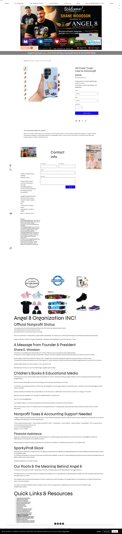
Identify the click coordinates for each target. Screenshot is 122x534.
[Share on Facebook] (76, 121)
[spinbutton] (78, 107)
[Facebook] (55, 524)
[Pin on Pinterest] (79, 121)
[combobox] (86, 93)
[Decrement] (76, 107)
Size (76, 97)
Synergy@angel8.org (27, 227)
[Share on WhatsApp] (82, 121)
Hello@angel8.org (26, 232)
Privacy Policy (65, 531)
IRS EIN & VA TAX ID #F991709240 (83, 53)
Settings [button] (99, 531)
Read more (78, 87)
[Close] (120, 531)
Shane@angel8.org (26, 187)
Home (25, 60)
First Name (43, 163)
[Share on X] (86, 121)
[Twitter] (58, 524)
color (77, 90)
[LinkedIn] (60, 524)
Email (41, 169)
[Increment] (81, 107)
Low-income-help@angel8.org (30, 239)
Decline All (106, 531)
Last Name (61, 163)
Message (42, 176)
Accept (115, 531)
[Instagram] (63, 524)
